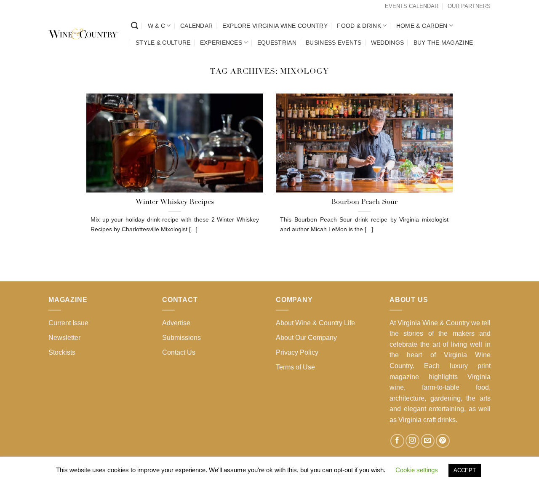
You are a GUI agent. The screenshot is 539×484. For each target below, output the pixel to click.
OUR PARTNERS (469, 6)
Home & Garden (422, 25)
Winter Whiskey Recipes (175, 202)
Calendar (196, 25)
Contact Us (178, 352)
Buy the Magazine (443, 42)
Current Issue (68, 322)
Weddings (387, 42)
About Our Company (306, 337)
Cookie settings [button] (416, 469)
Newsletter (64, 337)
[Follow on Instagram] (412, 441)
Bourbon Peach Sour (364, 202)
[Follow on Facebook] (397, 441)
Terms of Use (295, 367)
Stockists (61, 352)
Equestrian (276, 42)
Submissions (181, 337)
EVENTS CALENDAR (411, 6)
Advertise (176, 322)
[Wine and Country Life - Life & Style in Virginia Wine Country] (83, 34)
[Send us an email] (428, 441)
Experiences (221, 42)
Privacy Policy (297, 352)
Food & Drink (359, 25)
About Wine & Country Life (315, 322)
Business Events (333, 42)
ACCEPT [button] (465, 470)
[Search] (134, 26)
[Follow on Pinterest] (443, 441)
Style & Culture (163, 42)
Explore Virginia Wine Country (275, 25)
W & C (156, 25)
